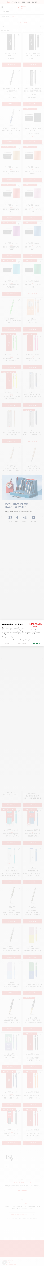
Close (7, 643)
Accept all (36, 643)
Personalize (22, 643)
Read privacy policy (7, 637)
